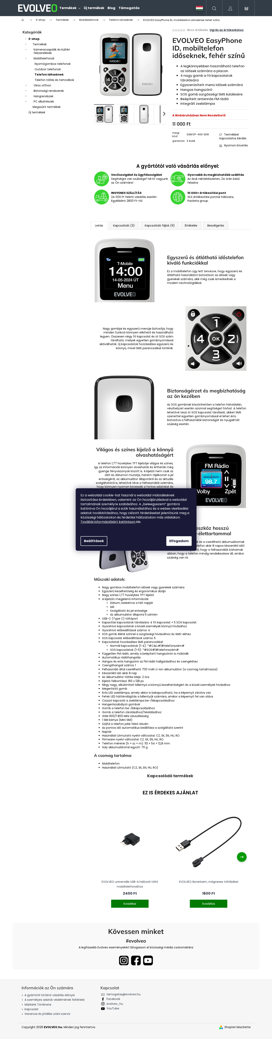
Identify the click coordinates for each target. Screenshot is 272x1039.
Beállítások (94, 541)
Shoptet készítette (237, 1027)
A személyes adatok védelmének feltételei (55, 1000)
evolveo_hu (115, 1004)
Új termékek (37, 112)
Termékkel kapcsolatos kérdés (232, 136)
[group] (130, 857)
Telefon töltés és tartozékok (54, 80)
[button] (130, 901)
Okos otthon (42, 85)
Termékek (40, 44)
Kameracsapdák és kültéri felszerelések (52, 51)
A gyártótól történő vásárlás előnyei (50, 995)
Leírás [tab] (99, 226)
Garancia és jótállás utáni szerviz (47, 1014)
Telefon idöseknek (49, 74)
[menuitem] (70, 8)
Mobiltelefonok (44, 58)
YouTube (113, 1008)
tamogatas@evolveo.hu (124, 994)
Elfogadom (179, 541)
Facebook (113, 999)
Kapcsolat (31, 1009)
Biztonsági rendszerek (49, 91)
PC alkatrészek (44, 101)
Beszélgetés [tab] (215, 226)
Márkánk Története (38, 1005)
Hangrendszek (43, 96)
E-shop (34, 39)
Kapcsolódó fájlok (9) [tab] (160, 226)
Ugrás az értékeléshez (227, 30)
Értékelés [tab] (191, 226)
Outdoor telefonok (48, 69)
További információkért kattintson (108, 522)
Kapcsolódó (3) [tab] (124, 226)
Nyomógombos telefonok (53, 64)
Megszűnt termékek (47, 107)
